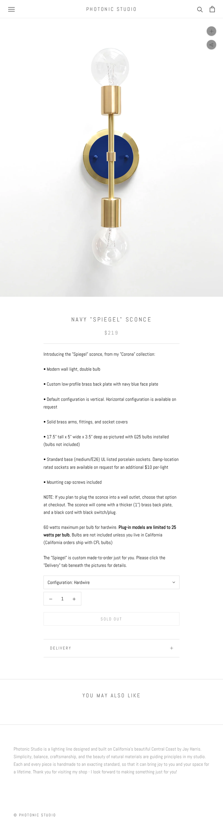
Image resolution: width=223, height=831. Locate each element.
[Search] (200, 9)
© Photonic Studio (35, 815)
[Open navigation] (11, 9)
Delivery (61, 648)
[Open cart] (212, 9)
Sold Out (111, 618)
